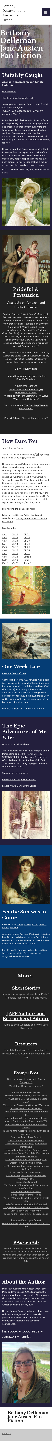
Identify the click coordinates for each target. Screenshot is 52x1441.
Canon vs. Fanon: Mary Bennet (26, 1137)
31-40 (42, 924)
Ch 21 (27, 534)
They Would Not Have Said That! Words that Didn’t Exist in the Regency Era (26, 1209)
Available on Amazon (23, 302)
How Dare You (19, 441)
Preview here (9, 91)
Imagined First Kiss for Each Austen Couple (26, 1150)
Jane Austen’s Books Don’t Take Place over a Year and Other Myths (26, 1155)
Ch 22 (27, 537)
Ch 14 (15, 544)
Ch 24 (27, 544)
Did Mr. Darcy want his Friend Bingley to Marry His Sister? (26, 1167)
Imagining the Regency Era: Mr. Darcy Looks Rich (26, 1215)
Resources (26, 1044)
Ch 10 (5, 563)
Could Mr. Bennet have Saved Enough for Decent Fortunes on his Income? (26, 1161)
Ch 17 (15, 553)
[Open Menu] (46, 12)
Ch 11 (15, 534)
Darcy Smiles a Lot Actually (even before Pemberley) (26, 1145)
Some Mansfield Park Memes (26, 1194)
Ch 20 (15, 563)
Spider (20, 448)
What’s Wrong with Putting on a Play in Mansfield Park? (26, 1177)
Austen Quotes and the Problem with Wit (26, 1121)
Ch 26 (27, 550)
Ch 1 (4, 534)
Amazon (9, 1336)
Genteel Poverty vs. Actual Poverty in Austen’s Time (26, 1225)
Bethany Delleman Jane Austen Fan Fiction (21, 44)
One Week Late (21, 667)
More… (26, 976)
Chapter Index (9, 528)
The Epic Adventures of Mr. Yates (24, 731)
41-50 (5, 927)
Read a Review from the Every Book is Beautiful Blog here (26, 377)
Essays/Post (26, 1073)
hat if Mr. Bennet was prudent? (26, 1086)
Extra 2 (27, 560)
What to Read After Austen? (26, 1191)
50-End (14, 927)
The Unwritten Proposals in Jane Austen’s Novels (26, 1126)
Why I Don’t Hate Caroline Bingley (26, 389)
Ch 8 (4, 556)
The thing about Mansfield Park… (18, 98)
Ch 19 (15, 560)
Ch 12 (15, 537)
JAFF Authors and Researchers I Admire (26, 1016)
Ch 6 (4, 550)
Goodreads (31, 1331)
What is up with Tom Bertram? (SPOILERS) (26, 395)
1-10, (20, 924)
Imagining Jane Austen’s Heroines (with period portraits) (26, 1132)
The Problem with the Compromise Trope (26, 1118)
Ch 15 (15, 547)
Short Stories (26, 988)
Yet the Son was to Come (24, 915)
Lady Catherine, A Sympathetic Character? (26, 1204)
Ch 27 (27, 553)
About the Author (23, 1282)
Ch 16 (15, 550)
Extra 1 (27, 556)
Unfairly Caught (22, 75)
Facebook (10, 1331)
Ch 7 (4, 553)
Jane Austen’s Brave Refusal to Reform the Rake (26, 1113)
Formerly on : (26, 1152)
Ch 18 (15, 556)
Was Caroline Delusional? (26, 399)
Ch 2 (4, 537)
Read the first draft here (14, 673)
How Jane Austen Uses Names (26, 1172)
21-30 (35, 924)
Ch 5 (4, 547)
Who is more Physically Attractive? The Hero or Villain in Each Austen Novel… (26, 1107)
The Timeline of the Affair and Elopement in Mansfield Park (26, 1187)
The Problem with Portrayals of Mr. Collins (26, 1095)
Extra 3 (27, 563)
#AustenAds (26, 1242)
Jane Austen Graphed (26, 1182)
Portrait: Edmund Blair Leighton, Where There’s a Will (26, 171)
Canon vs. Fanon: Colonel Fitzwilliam (26, 1140)
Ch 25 (27, 547)
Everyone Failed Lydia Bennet (26, 1220)
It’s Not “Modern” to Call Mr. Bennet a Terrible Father (26, 1199)
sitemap (6, 1433)
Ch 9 (4, 560)
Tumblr (26, 1336)
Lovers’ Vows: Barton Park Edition (19, 785)
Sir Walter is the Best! (26, 392)
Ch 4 (4, 544)
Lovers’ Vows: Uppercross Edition (19, 779)
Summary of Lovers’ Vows (15, 773)
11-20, (27, 924)
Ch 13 (15, 540)
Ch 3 (4, 540)
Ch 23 (27, 540)
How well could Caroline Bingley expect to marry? (26, 1100)
